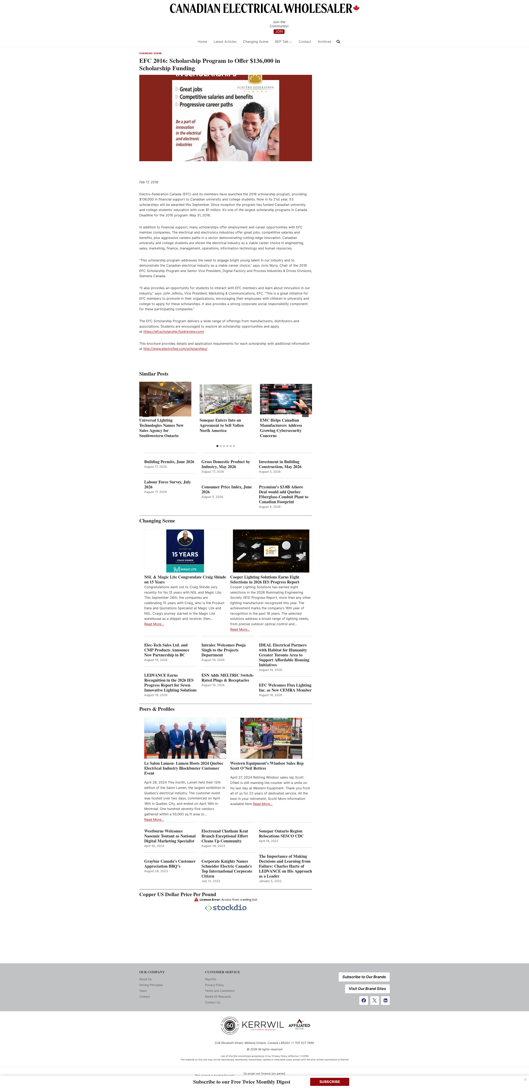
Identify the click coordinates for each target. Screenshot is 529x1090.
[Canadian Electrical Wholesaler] (165, 41)
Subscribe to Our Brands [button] (364, 977)
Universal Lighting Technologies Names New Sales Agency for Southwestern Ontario (161, 428)
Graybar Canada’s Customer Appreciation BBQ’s (170, 864)
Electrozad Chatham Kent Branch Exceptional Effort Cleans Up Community (224, 836)
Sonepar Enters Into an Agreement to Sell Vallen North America (222, 425)
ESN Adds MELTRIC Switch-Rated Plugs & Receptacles (227, 678)
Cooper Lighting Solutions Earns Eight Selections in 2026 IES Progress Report (265, 579)
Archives (324, 41)
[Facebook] (363, 1000)
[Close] (525, 1079)
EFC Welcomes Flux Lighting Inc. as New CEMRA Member (285, 688)
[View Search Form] (338, 41)
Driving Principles (151, 985)
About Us (145, 979)
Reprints (210, 979)
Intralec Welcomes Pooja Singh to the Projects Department (223, 650)
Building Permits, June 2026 (169, 461)
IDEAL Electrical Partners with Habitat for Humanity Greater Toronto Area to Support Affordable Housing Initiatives (284, 655)
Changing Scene (255, 41)
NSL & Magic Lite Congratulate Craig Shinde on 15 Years (185, 579)
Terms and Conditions (219, 990)
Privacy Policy (214, 985)
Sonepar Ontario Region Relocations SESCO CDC (281, 833)
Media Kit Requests (218, 996)
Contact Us (212, 1002)
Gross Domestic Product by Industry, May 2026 (225, 464)
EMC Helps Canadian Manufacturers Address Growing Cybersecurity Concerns (281, 428)
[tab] (217, 446)
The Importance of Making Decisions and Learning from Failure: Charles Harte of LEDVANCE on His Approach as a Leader (285, 866)
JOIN (279, 31)
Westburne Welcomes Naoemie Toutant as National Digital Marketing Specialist (170, 836)
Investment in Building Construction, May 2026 (280, 464)
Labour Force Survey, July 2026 (167, 484)
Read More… (154, 624)
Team (143, 990)
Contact (305, 41)
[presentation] (165, 399)
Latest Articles (225, 41)
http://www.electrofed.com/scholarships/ (175, 349)
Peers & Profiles (157, 709)
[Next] (305, 412)
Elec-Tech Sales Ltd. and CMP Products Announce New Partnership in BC (166, 650)
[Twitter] (374, 1000)
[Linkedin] (385, 1000)
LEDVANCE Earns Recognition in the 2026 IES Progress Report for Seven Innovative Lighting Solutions (170, 683)
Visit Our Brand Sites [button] (367, 988)
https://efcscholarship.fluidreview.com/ (173, 331)
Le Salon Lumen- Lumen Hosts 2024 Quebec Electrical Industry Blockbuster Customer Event (183, 768)
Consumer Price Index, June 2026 (226, 489)
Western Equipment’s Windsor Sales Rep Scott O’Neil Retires (267, 766)
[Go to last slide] (146, 412)
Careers (144, 996)
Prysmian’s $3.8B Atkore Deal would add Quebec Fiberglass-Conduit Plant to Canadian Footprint (283, 494)
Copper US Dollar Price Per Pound (177, 894)
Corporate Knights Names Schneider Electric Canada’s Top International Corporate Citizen (226, 869)
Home (202, 41)
